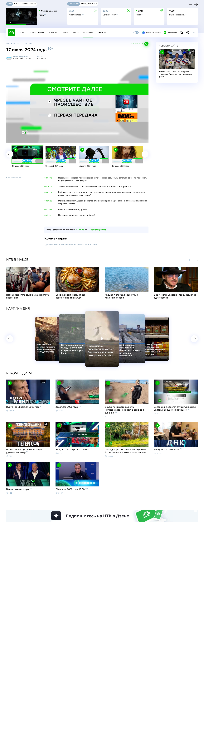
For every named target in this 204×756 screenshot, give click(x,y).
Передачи (88, 32)
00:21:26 (48, 192)
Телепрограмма (36, 32)
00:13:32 (48, 187)
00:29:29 (48, 201)
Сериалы (101, 32)
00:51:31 (47, 215)
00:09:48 (48, 178)
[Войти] (187, 32)
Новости (53, 32)
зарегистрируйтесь (98, 230)
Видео (76, 32)
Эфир (21, 32)
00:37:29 (48, 210)
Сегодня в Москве (153, 33)
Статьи (65, 32)
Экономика (172, 33)
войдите (80, 230)
